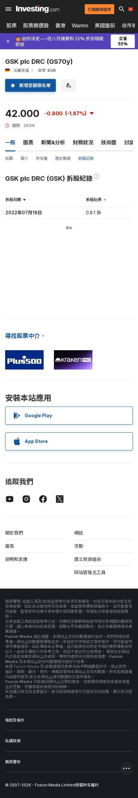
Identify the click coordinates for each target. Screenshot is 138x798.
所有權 (41, 158)
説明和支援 (16, 559)
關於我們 (14, 532)
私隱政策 (13, 740)
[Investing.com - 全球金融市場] (37, 9)
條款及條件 (14, 720)
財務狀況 (83, 142)
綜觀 (9, 158)
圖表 (28, 142)
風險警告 (13, 761)
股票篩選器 (36, 25)
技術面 (108, 142)
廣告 (9, 546)
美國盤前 (105, 25)
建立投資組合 (87, 559)
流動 (78, 546)
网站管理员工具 (90, 572)
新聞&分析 (53, 142)
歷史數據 (63, 158)
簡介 (24, 158)
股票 (11, 25)
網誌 (78, 532)
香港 (60, 25)
